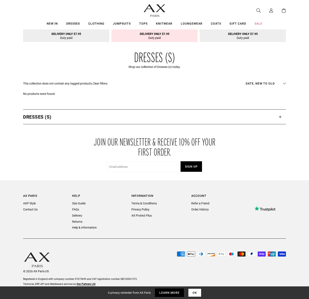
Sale (258, 23)
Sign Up (191, 166)
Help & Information (84, 227)
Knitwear (164, 23)
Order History (200, 209)
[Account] (267, 10)
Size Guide (79, 203)
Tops (143, 23)
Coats (216, 23)
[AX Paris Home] (154, 10)
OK (195, 293)
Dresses (73, 23)
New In (52, 23)
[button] (154, 117)
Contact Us (30, 209)
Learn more (169, 293)
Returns (77, 222)
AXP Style (29, 203)
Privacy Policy (140, 209)
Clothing (96, 23)
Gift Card (238, 23)
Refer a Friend (200, 203)
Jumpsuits (122, 23)
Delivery (77, 215)
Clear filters (100, 83)
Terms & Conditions (144, 203)
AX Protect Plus (141, 215)
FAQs (75, 209)
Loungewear (191, 23)
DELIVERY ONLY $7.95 (66, 36)
